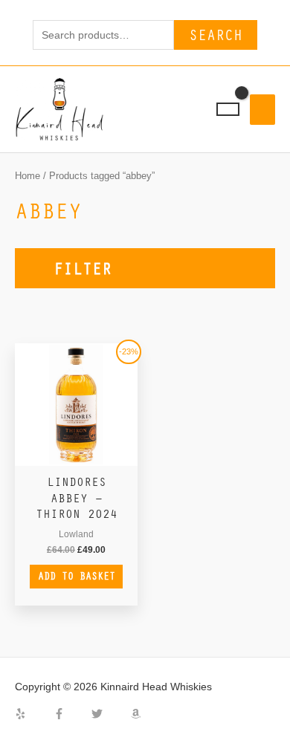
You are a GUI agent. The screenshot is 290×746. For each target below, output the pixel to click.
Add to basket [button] (76, 576)
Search (215, 35)
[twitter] (109, 713)
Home (27, 176)
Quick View (77, 455)
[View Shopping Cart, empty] (227, 109)
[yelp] (33, 713)
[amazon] (137, 713)
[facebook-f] (71, 713)
